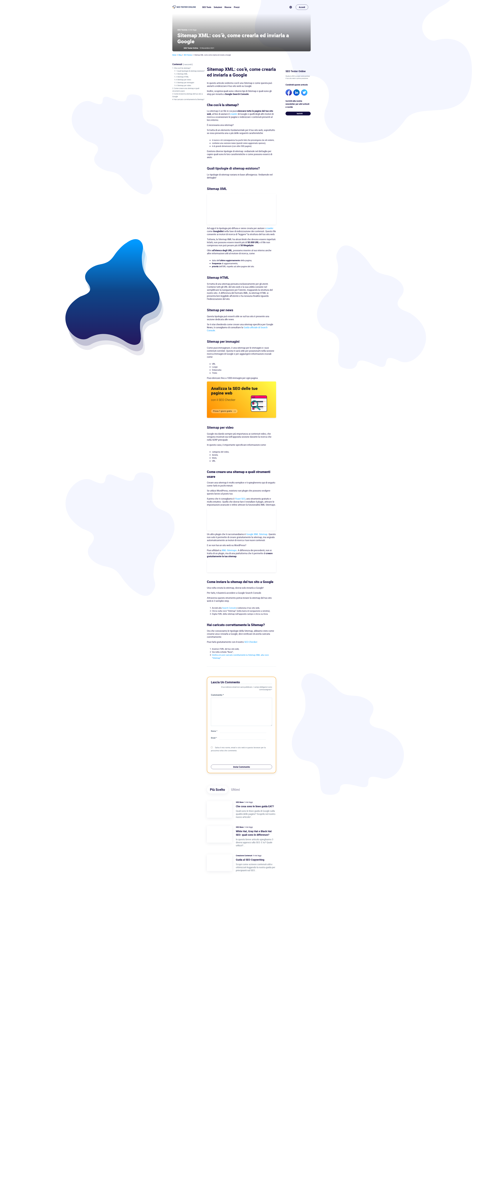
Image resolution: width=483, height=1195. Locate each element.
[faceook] (289, 92)
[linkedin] (296, 92)
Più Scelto (217, 789)
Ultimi (235, 789)
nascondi (187, 64)
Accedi (302, 7)
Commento (217, 694)
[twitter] (304, 92)
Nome (214, 731)
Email (214, 738)
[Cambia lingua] (292, 7)
